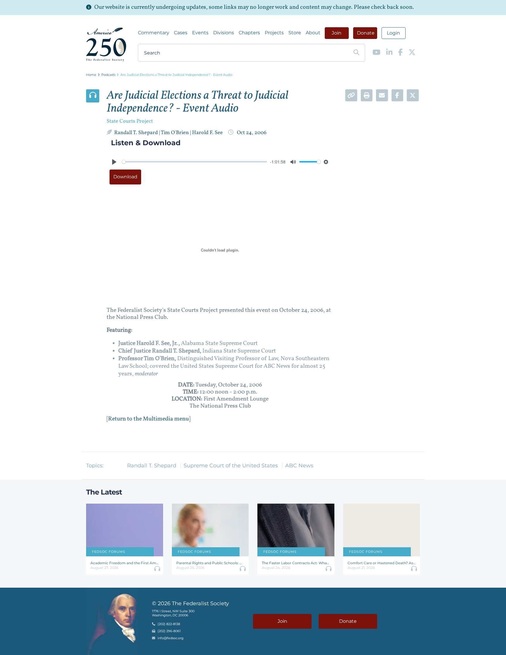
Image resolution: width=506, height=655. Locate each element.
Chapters (249, 32)
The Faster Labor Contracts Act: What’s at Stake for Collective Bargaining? (296, 563)
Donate (366, 33)
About (313, 32)
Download (125, 176)
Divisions (223, 32)
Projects (274, 32)
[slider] (194, 162)
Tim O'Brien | (176, 132)
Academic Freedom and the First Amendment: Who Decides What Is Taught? (124, 563)
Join (336, 33)
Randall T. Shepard (151, 465)
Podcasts (108, 75)
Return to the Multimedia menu (148, 419)
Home (91, 75)
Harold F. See (208, 132)
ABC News (299, 465)
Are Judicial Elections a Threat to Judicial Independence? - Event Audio (176, 75)
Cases (180, 32)
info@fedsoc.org (171, 638)
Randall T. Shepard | (137, 132)
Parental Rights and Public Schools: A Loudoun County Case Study (210, 563)
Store (294, 32)
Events (200, 32)
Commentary (153, 32)
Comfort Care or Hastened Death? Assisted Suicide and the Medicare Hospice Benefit (382, 563)
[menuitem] (153, 33)
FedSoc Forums (108, 552)
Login (393, 33)
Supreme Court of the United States (231, 465)
